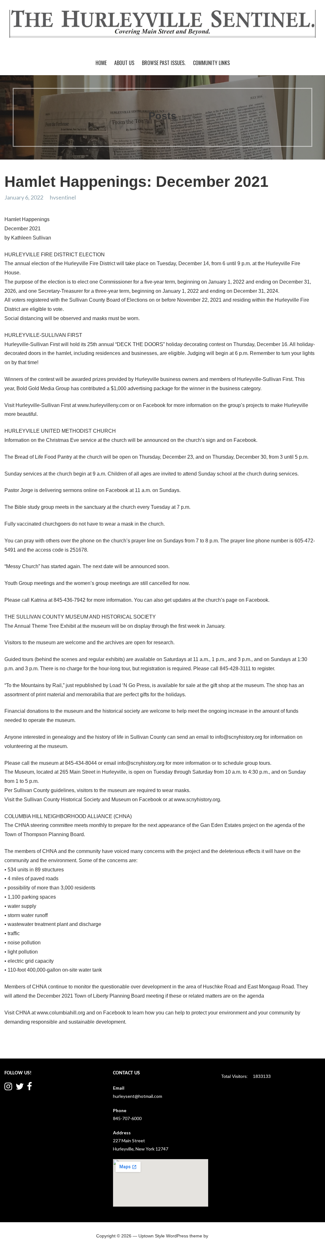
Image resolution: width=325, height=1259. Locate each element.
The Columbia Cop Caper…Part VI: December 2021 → (259, 1046)
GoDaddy (219, 1235)
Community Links (211, 63)
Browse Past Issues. (163, 63)
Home (101, 63)
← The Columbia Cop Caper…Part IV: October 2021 (63, 1046)
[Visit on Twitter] (20, 1088)
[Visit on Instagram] (8, 1088)
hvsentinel (63, 197)
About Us (124, 63)
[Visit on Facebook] (29, 1088)
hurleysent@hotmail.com (137, 1096)
